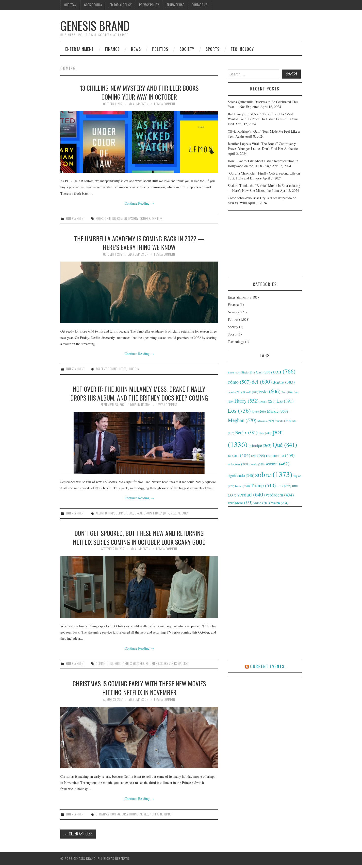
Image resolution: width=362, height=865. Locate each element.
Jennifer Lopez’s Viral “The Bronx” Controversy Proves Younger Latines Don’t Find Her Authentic (263, 146)
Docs (130, 513)
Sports (212, 49)
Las (285, 401)
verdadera (280, 495)
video (261, 502)
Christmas (102, 814)
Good (118, 663)
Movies (144, 814)
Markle (277, 411)
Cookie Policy (93, 4)
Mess (173, 513)
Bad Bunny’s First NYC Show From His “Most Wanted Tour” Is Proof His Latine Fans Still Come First (263, 119)
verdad (251, 494)
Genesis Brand (95, 25)
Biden (234, 372)
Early (124, 814)
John (166, 513)
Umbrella (134, 369)
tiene (242, 486)
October (144, 218)
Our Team (70, 4)
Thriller (157, 218)
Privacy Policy (149, 4)
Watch (279, 502)
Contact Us (199, 4)
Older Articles (78, 833)
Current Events (267, 666)
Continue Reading (139, 203)
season (277, 463)
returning (152, 663)
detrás (235, 392)
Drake (138, 513)
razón (239, 455)
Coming (122, 218)
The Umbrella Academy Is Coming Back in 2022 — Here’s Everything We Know (139, 243)
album (100, 513)
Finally (157, 513)
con (284, 371)
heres (122, 369)
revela (257, 464)
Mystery (133, 218)
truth (284, 486)
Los (239, 410)
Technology (242, 49)
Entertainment (79, 49)
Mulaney (183, 513)
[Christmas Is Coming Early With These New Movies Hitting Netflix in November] (139, 737)
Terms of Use (175, 4)
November (166, 814)
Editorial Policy (121, 4)
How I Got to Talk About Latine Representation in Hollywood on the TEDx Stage (263, 163)
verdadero (240, 502)
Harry (246, 400)
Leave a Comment (164, 104)
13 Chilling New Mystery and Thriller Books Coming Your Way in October (139, 92)
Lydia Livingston (138, 104)
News (136, 49)
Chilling (110, 218)
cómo (239, 381)
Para (265, 433)
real (258, 455)
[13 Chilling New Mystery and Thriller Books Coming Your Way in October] (139, 142)
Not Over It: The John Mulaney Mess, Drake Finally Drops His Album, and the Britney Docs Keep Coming (139, 393)
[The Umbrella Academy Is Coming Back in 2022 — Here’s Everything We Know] (139, 292)
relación (238, 463)
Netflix (127, 663)
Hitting (133, 814)
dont (110, 663)
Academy (101, 369)
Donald (250, 392)
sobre (273, 474)
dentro (284, 382)
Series (173, 663)
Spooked (183, 663)
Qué (285, 445)
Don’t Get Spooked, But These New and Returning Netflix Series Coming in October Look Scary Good (139, 537)
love (259, 411)
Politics (160, 49)
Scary (164, 663)
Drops (148, 513)
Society (187, 49)
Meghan (242, 420)
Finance (112, 49)
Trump (263, 485)
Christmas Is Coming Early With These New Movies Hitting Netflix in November (139, 688)
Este (287, 392)
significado (241, 475)
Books (99, 218)
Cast (264, 372)
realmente (280, 455)
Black (248, 372)
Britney (109, 513)
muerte (283, 421)
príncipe (260, 445)
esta (269, 391)
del (262, 381)
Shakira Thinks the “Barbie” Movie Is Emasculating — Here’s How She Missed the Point (264, 188)
